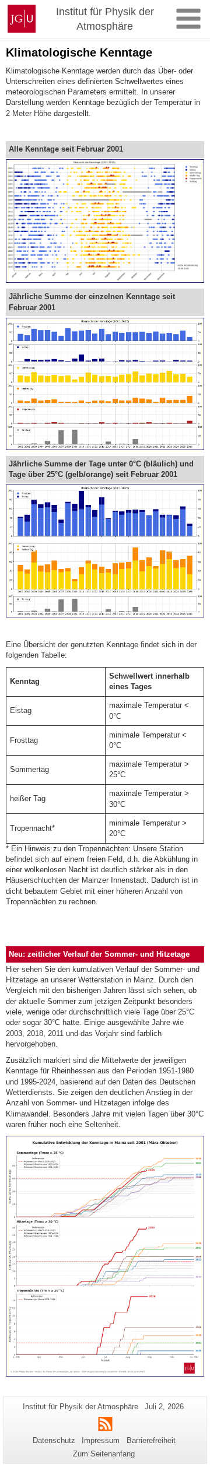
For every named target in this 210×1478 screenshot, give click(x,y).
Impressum (101, 1440)
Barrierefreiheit (151, 1440)
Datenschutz (54, 1440)
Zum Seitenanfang (104, 1453)
